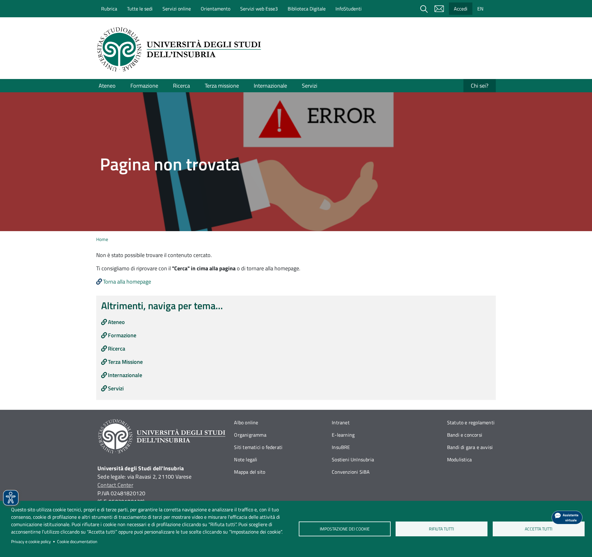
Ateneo (107, 85)
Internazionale (270, 85)
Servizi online (176, 8)
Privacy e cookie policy (31, 541)
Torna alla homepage (127, 281)
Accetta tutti (538, 529)
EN (480, 8)
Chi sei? (479, 85)
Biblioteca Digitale (307, 8)
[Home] (181, 49)
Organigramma (250, 435)
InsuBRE (341, 447)
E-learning (343, 435)
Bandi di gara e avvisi (470, 447)
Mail (439, 8)
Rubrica (109, 8)
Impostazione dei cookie (344, 529)
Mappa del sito (249, 472)
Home (102, 239)
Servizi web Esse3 (259, 8)
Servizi (309, 85)
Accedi (460, 8)
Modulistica (459, 459)
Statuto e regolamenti (471, 422)
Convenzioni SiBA (351, 472)
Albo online (246, 422)
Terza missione (222, 85)
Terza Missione (125, 362)
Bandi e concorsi (464, 435)
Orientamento (215, 8)
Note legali (245, 459)
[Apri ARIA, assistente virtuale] (567, 517)
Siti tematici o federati (258, 447)
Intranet (341, 422)
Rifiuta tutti (441, 529)
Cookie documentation (77, 541)
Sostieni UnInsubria (353, 459)
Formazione (144, 85)
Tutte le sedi (140, 8)
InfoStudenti (348, 8)
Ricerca (181, 85)
